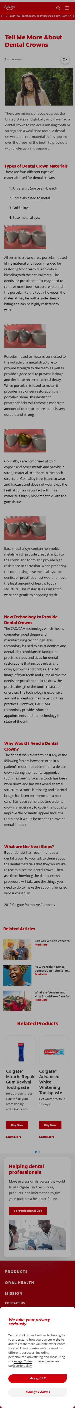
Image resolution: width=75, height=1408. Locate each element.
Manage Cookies (37, 1392)
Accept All (37, 1378)
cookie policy (23, 1366)
